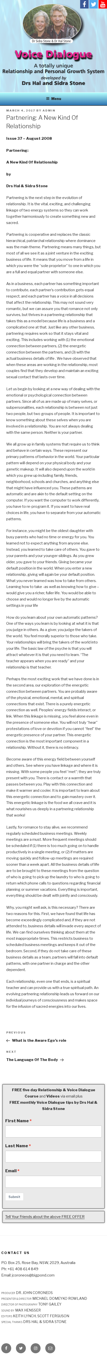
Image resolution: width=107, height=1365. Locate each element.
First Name (17, 1120)
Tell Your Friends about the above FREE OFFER (45, 1216)
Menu (56, 98)
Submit (14, 1197)
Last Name (16, 1145)
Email (11, 1170)
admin (49, 110)
